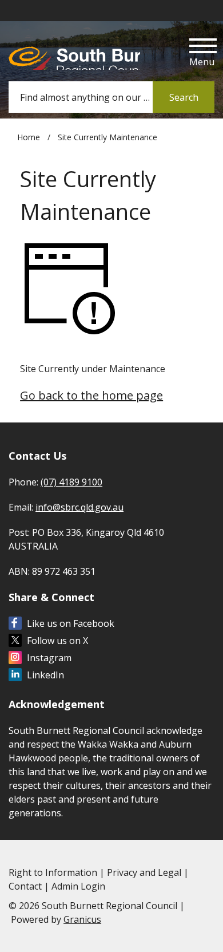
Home (28, 137)
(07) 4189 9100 (71, 482)
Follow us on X (57, 640)
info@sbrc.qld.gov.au (79, 507)
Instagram (49, 657)
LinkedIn (45, 675)
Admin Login (78, 886)
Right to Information (53, 872)
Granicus (82, 919)
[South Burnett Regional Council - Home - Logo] (74, 54)
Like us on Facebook (70, 623)
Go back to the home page (91, 395)
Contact (25, 886)
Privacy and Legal (144, 872)
